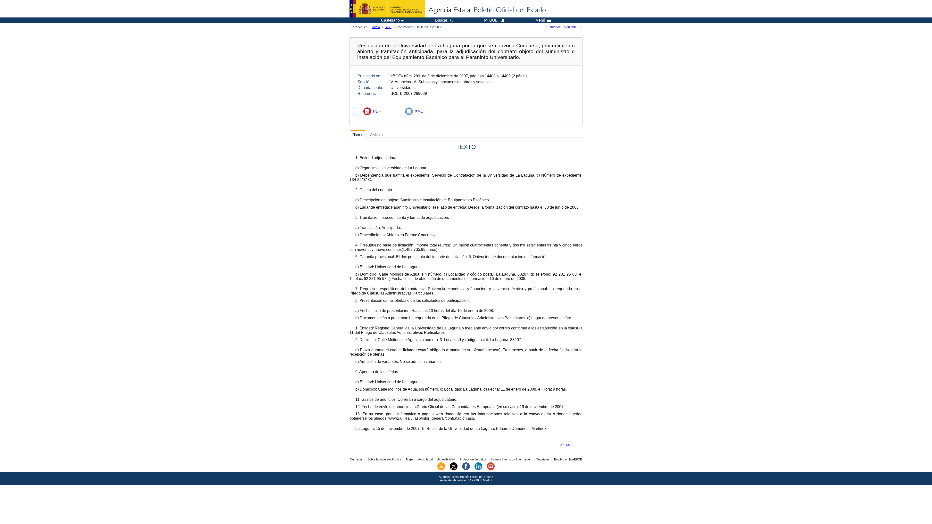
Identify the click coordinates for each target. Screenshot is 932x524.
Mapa (410, 459)
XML (419, 111)
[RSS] (441, 469)
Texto (358, 135)
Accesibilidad (446, 459)
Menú (540, 20)
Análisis (376, 135)
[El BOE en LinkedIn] (478, 469)
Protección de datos (473, 459)
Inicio (376, 27)
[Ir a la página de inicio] (487, 10)
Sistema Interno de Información (511, 459)
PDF (377, 111)
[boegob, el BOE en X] (454, 469)
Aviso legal (425, 459)
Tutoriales (542, 459)
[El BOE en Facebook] (466, 469)
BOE (388, 27)
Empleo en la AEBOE (568, 459)
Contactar (356, 459)
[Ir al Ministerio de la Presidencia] (387, 8)
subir (570, 444)
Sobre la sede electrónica (384, 459)
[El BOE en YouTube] (491, 469)
